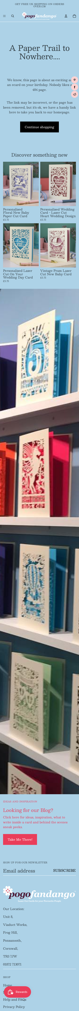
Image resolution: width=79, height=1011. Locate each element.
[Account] (66, 16)
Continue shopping (39, 127)
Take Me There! (20, 839)
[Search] (12, 16)
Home (7, 985)
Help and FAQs (14, 999)
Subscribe (64, 870)
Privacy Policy (14, 1006)
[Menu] (4, 16)
